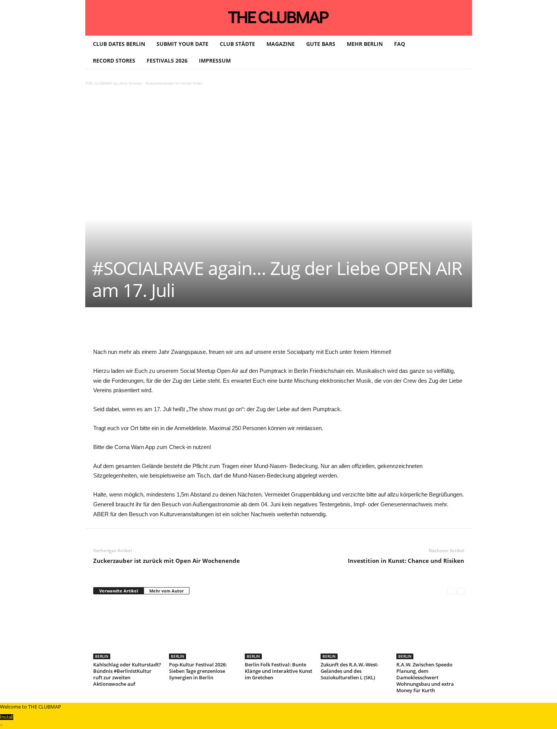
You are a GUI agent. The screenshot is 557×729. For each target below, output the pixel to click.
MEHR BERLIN (365, 43)
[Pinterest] (164, 330)
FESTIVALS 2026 (167, 60)
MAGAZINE (280, 43)
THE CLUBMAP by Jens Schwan (113, 83)
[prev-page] (451, 591)
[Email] (234, 330)
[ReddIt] (216, 330)
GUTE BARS (320, 43)
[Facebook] (147, 330)
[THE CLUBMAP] (278, 17)
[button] (460, 52)
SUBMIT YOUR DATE (182, 43)
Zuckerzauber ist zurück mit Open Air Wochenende (166, 560)
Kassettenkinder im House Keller (174, 83)
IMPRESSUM (215, 60)
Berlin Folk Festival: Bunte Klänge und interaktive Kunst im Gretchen (278, 671)
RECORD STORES (114, 60)
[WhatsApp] (181, 330)
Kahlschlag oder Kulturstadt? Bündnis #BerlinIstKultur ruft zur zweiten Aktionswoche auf (127, 674)
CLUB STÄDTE (237, 43)
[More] (287, 330)
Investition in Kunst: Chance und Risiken (406, 560)
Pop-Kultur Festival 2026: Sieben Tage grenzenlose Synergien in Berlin (198, 671)
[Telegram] (251, 330)
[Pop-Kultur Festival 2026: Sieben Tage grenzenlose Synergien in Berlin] (203, 630)
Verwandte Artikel (118, 591)
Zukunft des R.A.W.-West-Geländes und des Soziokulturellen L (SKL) (350, 671)
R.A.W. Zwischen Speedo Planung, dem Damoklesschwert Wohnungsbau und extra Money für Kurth (425, 677)
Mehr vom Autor (166, 591)
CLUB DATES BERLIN (119, 43)
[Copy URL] (269, 330)
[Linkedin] (199, 330)
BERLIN (101, 656)
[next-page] (461, 591)
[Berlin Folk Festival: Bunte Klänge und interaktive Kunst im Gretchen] (279, 630)
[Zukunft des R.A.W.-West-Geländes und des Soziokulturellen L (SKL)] (355, 630)
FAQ (399, 43)
